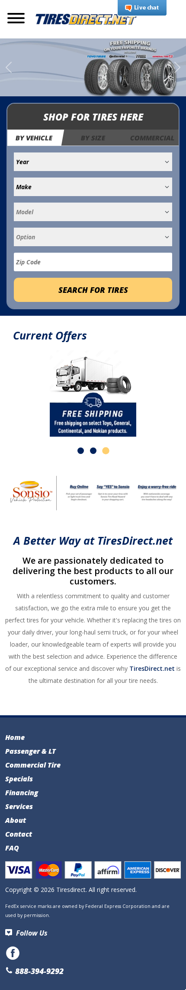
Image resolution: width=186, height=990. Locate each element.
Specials (19, 779)
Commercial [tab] (152, 137)
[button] (80, 450)
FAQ (12, 848)
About (15, 820)
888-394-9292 (38, 971)
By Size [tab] (93, 137)
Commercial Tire (33, 765)
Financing (21, 792)
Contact (18, 834)
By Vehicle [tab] (34, 137)
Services (19, 806)
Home (15, 737)
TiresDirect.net (152, 668)
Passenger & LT (30, 751)
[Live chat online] (142, 8)
